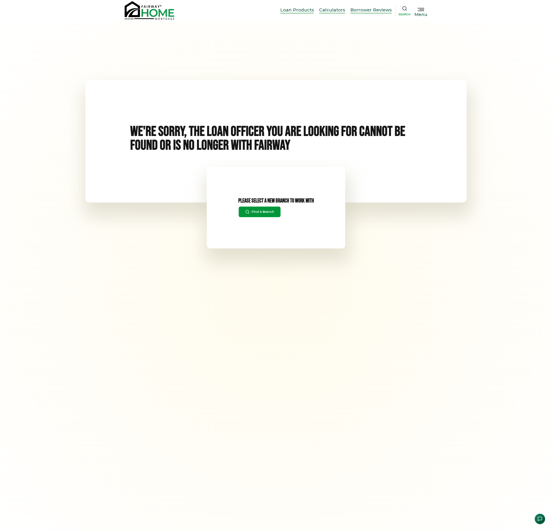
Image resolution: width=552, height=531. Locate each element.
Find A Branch (262, 212)
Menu (420, 14)
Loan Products (297, 10)
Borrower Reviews (371, 10)
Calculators (332, 10)
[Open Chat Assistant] (540, 519)
